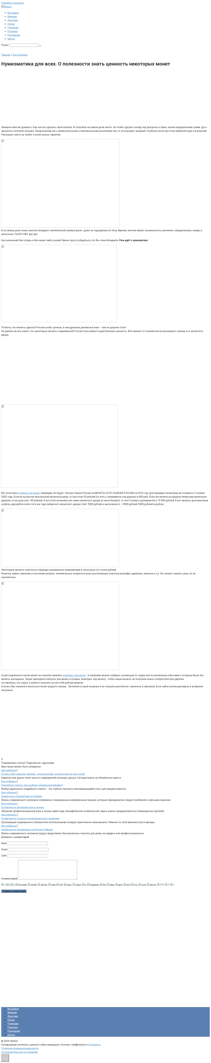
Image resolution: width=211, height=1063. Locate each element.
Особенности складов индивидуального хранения (30, 818)
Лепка (11, 24)
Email (4, 849)
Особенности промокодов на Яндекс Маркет (27, 829)
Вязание (12, 16)
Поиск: (5, 45)
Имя (3, 843)
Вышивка (13, 12)
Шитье (11, 38)
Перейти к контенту (12, 3)
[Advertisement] (82, 96)
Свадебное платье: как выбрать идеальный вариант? (32, 785)
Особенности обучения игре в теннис (22, 807)
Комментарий (9, 878)
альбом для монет (29, 493)
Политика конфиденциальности (19, 1048)
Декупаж (12, 20)
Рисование (13, 35)
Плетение (13, 27)
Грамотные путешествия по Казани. (21, 796)
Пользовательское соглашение (19, 1052)
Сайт (3, 855)
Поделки (12, 31)
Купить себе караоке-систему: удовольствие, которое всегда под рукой (43, 774)
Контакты (95, 1044)
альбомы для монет (74, 675)
